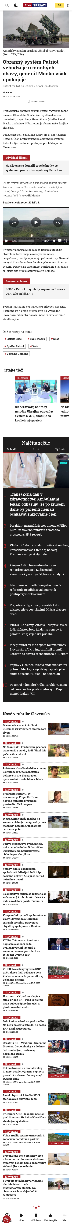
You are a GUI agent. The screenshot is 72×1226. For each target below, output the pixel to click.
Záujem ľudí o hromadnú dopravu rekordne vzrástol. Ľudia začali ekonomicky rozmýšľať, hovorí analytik (37, 569)
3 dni (36, 449)
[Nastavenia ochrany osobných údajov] (7, 1219)
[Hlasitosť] (54, 241)
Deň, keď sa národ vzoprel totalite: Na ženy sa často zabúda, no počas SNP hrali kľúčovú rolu (24, 1025)
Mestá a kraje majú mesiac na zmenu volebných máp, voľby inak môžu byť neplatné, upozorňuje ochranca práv (24, 824)
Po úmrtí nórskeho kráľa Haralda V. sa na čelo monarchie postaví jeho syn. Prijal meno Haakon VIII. (38, 689)
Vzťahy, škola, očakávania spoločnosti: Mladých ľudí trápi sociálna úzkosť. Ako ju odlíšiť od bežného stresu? (23, 874)
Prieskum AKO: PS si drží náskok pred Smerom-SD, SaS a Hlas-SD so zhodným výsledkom (24, 1117)
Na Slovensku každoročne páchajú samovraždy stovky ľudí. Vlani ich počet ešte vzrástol (24, 750)
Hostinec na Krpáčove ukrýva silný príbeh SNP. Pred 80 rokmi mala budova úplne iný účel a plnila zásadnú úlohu (23, 1002)
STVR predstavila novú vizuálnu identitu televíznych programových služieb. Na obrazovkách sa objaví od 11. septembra (23, 1188)
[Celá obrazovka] (65, 241)
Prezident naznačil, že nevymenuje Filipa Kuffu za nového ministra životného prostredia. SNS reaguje (38, 529)
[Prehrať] (7, 241)
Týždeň (60, 449)
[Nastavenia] (60, 241)
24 (59, 5)
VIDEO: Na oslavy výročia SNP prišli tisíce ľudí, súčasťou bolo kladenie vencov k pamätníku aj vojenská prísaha (39, 629)
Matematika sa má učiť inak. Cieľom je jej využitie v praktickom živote (24, 729)
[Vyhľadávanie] (7, 5)
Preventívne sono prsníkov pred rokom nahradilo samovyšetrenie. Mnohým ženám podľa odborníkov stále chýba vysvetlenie (24, 1161)
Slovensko (22, 377)
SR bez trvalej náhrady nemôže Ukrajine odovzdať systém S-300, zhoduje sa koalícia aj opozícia (34, 414)
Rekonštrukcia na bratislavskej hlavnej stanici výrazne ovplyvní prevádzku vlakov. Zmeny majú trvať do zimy (23, 1073)
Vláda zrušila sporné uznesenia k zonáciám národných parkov (24, 1137)
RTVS (9, 92)
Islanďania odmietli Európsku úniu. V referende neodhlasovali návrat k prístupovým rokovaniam (36, 589)
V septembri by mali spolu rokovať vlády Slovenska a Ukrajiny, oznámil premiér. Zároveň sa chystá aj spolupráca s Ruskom (39, 649)
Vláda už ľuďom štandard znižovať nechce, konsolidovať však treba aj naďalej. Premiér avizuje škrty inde (39, 549)
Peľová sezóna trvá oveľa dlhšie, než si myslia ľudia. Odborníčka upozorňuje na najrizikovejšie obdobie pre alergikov (23, 849)
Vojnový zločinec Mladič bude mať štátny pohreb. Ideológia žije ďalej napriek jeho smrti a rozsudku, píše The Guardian (38, 669)
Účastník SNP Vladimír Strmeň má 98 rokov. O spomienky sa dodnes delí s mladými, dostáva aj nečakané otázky (24, 1048)
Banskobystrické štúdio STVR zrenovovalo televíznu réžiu (21, 1097)
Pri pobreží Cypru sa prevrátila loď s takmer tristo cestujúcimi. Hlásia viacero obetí (38, 609)
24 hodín (11, 449)
